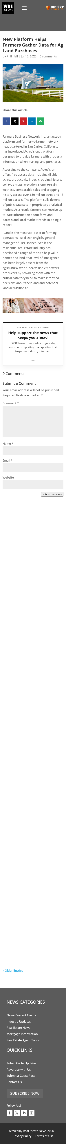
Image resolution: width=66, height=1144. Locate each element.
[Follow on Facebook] (9, 1113)
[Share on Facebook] (6, 121)
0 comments (48, 56)
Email (7, 460)
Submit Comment (52, 494)
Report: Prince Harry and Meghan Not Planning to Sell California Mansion (30, 790)
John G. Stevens (21, 652)
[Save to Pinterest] (23, 121)
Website (8, 477)
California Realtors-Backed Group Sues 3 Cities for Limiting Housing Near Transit (32, 713)
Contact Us (14, 1082)
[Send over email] (40, 121)
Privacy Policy (22, 1136)
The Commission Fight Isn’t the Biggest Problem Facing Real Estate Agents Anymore (32, 637)
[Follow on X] (17, 1113)
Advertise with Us (19, 1070)
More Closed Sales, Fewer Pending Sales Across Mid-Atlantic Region (27, 561)
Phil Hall (12, 56)
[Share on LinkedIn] (32, 121)
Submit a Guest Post (21, 1076)
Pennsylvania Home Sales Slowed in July (27, 940)
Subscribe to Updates (21, 1063)
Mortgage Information (22, 1034)
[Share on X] (15, 121)
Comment (11, 403)
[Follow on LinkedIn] (24, 1113)
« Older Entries (13, 971)
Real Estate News (18, 1028)
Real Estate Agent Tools (23, 1040)
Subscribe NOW (24, 1093)
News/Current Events (21, 1015)
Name (8, 444)
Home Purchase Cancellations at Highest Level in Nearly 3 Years (31, 866)
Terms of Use (44, 1136)
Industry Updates (19, 1022)
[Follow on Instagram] (31, 1113)
